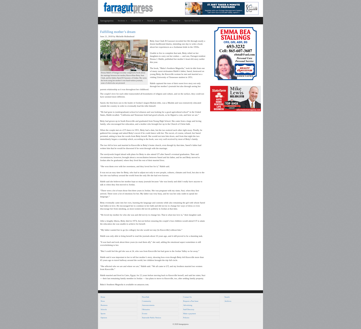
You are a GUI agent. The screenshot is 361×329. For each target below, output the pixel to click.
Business (104, 305)
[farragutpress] (139, 8)
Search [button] (150, 20)
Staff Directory (188, 309)
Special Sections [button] (191, 20)
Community (146, 301)
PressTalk (145, 297)
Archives (227, 301)
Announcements (148, 305)
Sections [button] (122, 20)
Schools (104, 309)
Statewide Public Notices (151, 318)
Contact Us (187, 297)
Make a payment (189, 314)
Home (103, 297)
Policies (186, 318)
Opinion (104, 318)
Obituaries (146, 309)
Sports (103, 314)
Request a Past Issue (190, 301)
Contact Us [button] (136, 20)
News (103, 301)
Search (227, 297)
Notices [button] (175, 20)
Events (144, 314)
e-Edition (163, 20)
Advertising (187, 305)
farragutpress (107, 20)
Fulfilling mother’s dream (118, 32)
